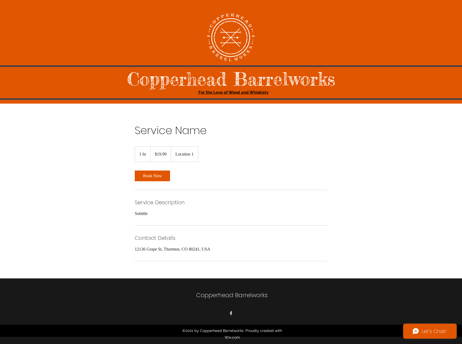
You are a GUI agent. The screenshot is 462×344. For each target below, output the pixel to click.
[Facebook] (231, 313)
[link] (152, 176)
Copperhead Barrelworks (231, 79)
